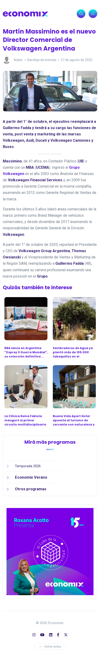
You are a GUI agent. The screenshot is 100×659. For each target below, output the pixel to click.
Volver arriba (52, 646)
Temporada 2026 (28, 466)
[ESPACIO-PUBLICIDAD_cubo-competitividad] (50, 551)
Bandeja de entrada (41, 60)
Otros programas (30, 489)
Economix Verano (31, 477)
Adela (18, 60)
